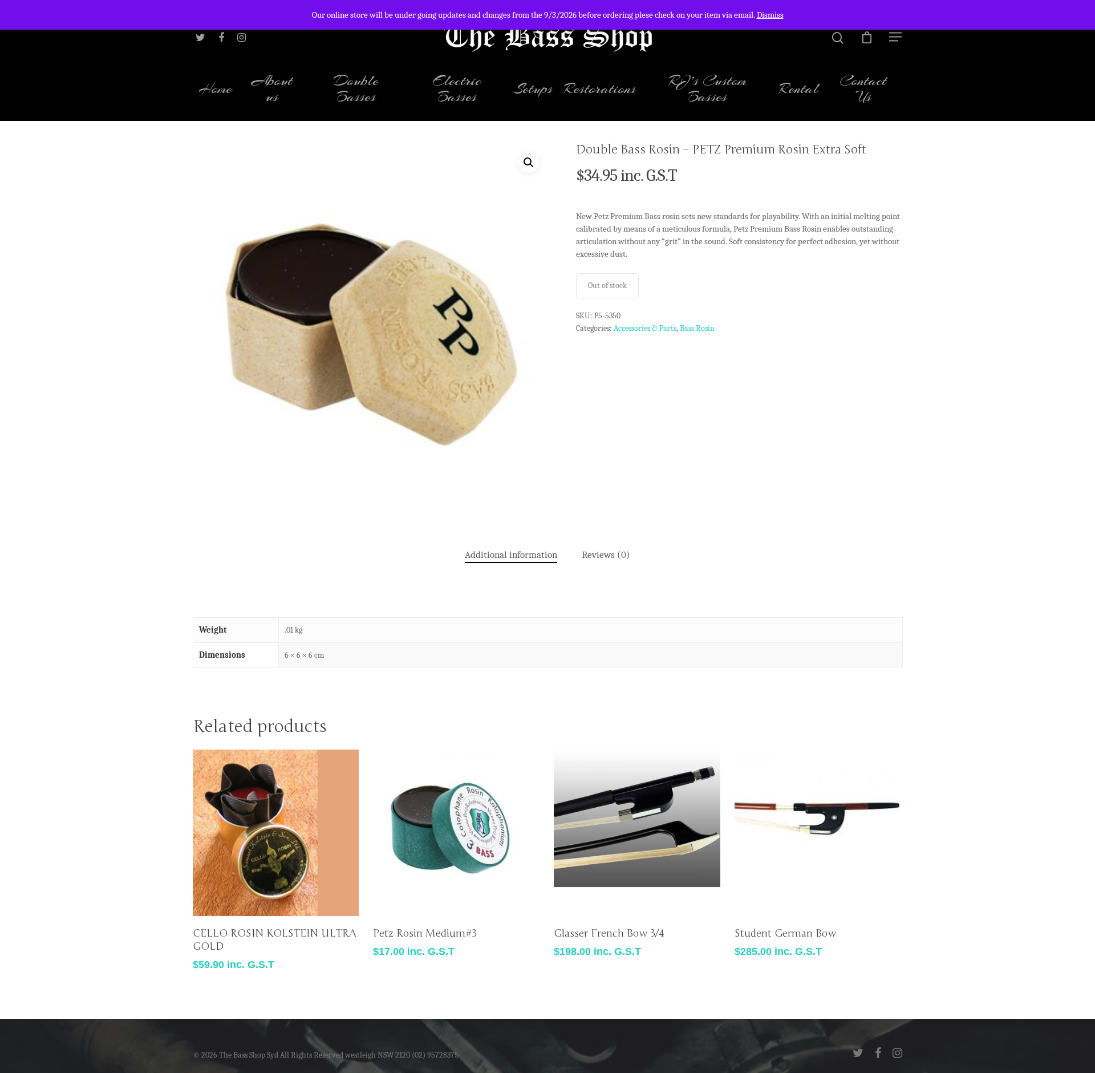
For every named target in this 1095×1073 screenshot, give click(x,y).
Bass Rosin (697, 328)
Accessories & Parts (645, 328)
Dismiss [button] (770, 15)
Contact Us (863, 90)
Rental (798, 90)
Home (215, 90)
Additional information (511, 554)
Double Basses (356, 90)
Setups (533, 90)
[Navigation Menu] (896, 36)
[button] (528, 162)
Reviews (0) (606, 554)
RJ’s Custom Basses (708, 90)
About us (272, 90)
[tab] (511, 555)
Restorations (600, 90)
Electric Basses (457, 90)
